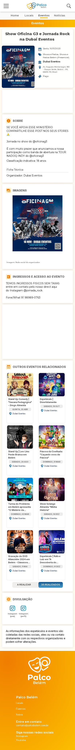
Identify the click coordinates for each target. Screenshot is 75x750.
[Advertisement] (37, 101)
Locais (19, 703)
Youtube (21, 740)
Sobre (19, 714)
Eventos (20, 708)
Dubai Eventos (51, 62)
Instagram (22, 736)
